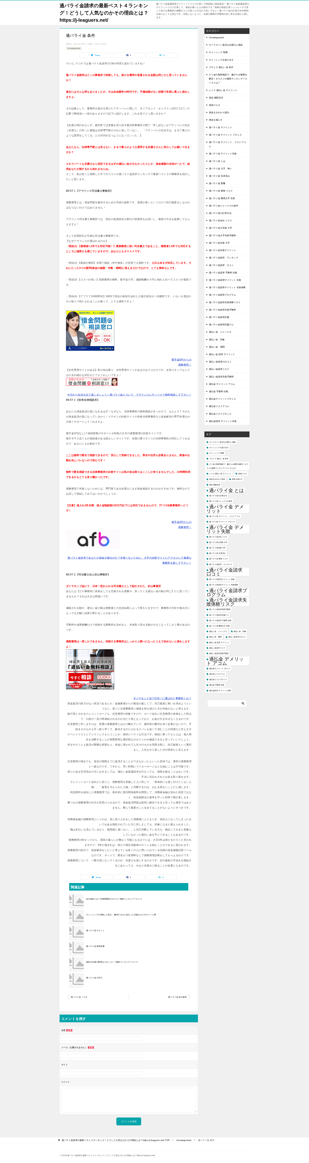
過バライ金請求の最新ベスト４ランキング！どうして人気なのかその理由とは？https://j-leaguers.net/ (104, 13)
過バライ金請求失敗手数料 (222, 309)
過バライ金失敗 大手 (219, 243)
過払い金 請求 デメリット (222, 354)
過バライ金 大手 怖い (220, 168)
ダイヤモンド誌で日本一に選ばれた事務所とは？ (162, 698)
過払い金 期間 (217, 347)
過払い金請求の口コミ (220, 361)
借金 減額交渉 (216, 97)
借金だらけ (214, 105)
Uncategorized (73, 48)
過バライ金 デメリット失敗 (223, 153)
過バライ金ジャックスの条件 (223, 205)
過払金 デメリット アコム (222, 384)
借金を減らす (215, 120)
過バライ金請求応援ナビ (221, 324)
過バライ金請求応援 (219, 317)
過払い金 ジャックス (220, 332)
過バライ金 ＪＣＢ (79, 997)
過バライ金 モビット (95, 930)
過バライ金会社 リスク (220, 220)
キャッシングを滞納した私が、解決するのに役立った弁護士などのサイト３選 (121, 915)
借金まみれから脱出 (219, 112)
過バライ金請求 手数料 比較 (223, 272)
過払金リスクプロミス (220, 413)
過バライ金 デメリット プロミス (225, 134)
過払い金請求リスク (219, 369)
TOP (116, 1140)
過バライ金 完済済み (219, 176)
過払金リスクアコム (219, 406)
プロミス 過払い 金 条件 (221, 67)
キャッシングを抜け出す (221, 60)
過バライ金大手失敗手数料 (222, 235)
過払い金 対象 (217, 339)
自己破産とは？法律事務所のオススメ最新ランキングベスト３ (114, 899)
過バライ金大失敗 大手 (220, 228)
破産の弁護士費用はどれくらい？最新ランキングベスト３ (112, 962)
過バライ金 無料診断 (95, 946)
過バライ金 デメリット (220, 127)
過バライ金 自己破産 (177, 997)
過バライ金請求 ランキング (223, 257)
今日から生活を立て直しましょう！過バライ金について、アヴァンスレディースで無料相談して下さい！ (129, 394)
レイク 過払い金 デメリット (223, 90)
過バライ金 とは (217, 161)
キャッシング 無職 (218, 52)
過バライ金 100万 (94, 978)
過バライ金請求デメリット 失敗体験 (227, 287)
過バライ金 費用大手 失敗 (222, 198)
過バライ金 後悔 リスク (221, 190)
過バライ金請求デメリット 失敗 (225, 280)
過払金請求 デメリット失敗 (223, 421)
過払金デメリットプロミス (222, 399)
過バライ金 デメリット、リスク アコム (227, 144)
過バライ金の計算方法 (220, 213)
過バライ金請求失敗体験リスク (224, 302)
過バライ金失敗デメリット (222, 250)
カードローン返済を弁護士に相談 (226, 45)
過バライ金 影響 (217, 183)
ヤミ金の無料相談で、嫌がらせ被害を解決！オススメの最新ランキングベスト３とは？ (228, 78)
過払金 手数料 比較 (218, 391)
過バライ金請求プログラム (222, 294)
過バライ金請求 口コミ (221, 265)
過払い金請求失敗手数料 (221, 376)
